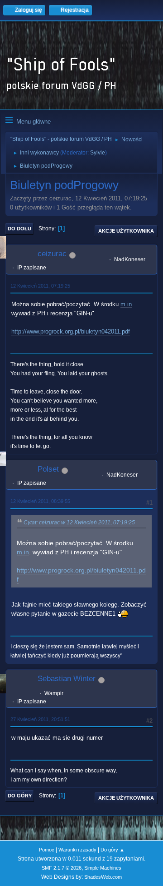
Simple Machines (102, 868)
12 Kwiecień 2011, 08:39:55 (40, 501)
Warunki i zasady (77, 849)
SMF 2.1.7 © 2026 (62, 868)
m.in (126, 304)
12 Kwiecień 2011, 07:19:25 (40, 286)
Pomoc (46, 849)
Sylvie (97, 152)
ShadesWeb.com (103, 877)
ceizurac (52, 253)
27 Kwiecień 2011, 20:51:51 (40, 719)
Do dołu (19, 228)
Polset (48, 469)
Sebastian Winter (67, 678)
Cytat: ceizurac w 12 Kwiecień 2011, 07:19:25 (79, 522)
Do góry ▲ (113, 849)
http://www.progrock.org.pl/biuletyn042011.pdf (70, 331)
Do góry (20, 795)
